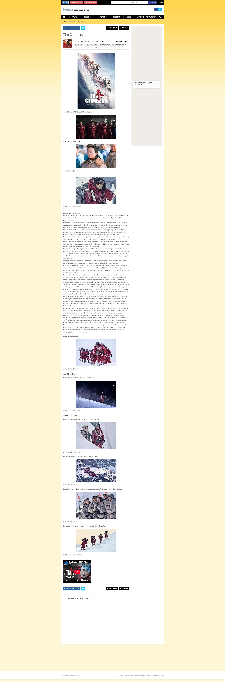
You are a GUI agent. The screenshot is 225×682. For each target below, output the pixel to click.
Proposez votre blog (76, 2)
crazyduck (95, 41)
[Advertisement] (96, 621)
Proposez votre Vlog (90, 2)
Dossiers (116, 17)
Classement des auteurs (146, 17)
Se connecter (152, 2)
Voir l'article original (121, 41)
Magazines (103, 17)
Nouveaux (73, 17)
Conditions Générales (158, 675)
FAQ (148, 675)
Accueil (65, 2)
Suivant (123, 28)
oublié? (161, 2)
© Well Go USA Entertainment (72, 141)
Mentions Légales (140, 675)
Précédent (113, 28)
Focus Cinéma (65, 675)
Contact (121, 675)
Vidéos (128, 17)
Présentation (129, 675)
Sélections (88, 17)
